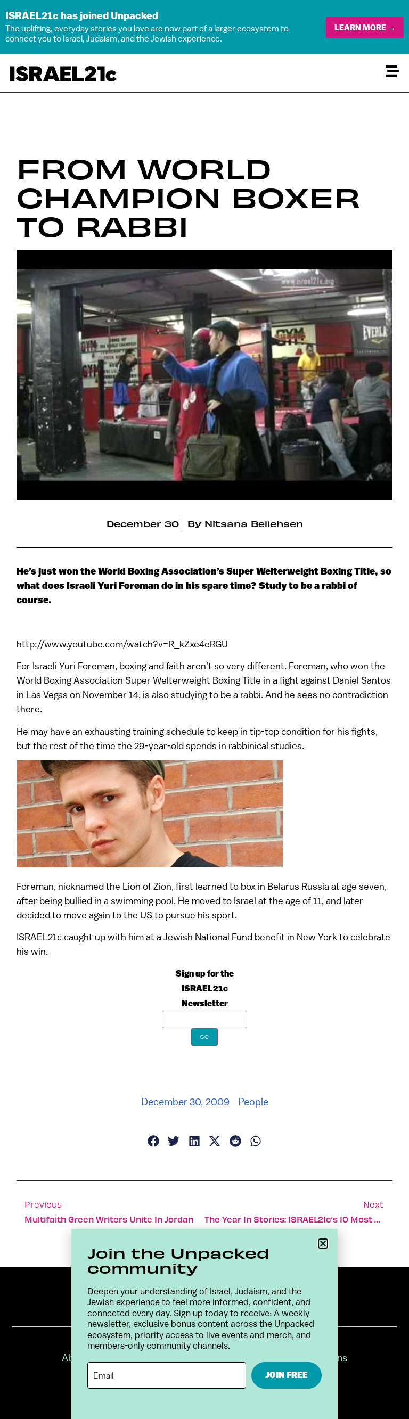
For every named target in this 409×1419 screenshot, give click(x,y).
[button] (323, 1244)
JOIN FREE (286, 1375)
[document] (204, 709)
